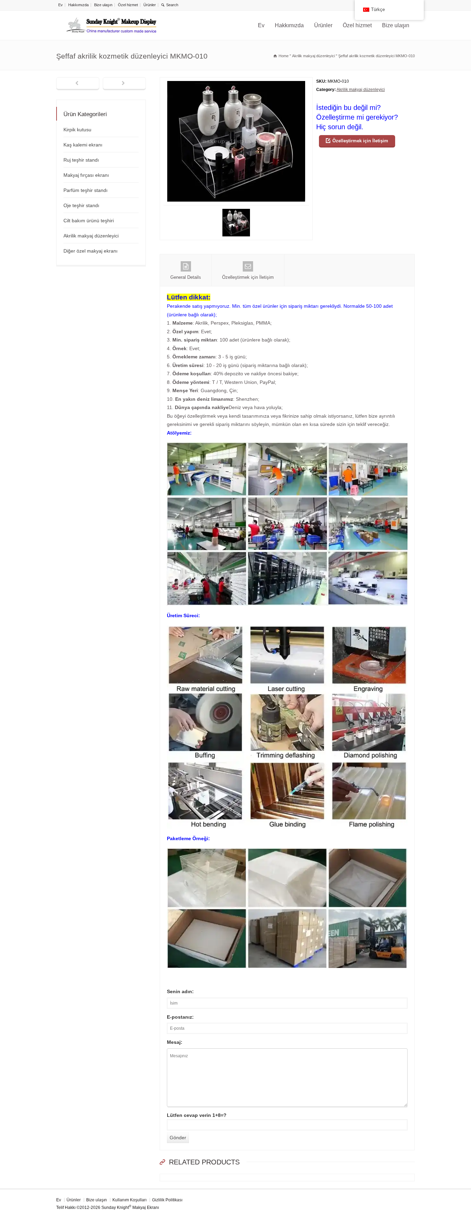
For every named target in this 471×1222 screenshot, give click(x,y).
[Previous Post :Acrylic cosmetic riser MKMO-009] (77, 83)
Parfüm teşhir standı (85, 190)
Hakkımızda (78, 5)
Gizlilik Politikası (167, 1200)
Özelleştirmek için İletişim (360, 140)
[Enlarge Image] (236, 81)
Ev (60, 5)
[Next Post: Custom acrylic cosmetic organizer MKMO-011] (124, 83)
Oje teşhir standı (81, 205)
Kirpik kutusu (77, 129)
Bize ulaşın (103, 5)
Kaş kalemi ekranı (82, 144)
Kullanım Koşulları (129, 1200)
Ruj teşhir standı (81, 160)
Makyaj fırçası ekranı (86, 175)
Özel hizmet (128, 5)
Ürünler (149, 5)
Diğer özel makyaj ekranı (90, 251)
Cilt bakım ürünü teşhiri (88, 220)
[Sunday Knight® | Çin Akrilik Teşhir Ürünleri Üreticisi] (111, 25)
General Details (185, 277)
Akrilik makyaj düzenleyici (361, 89)
